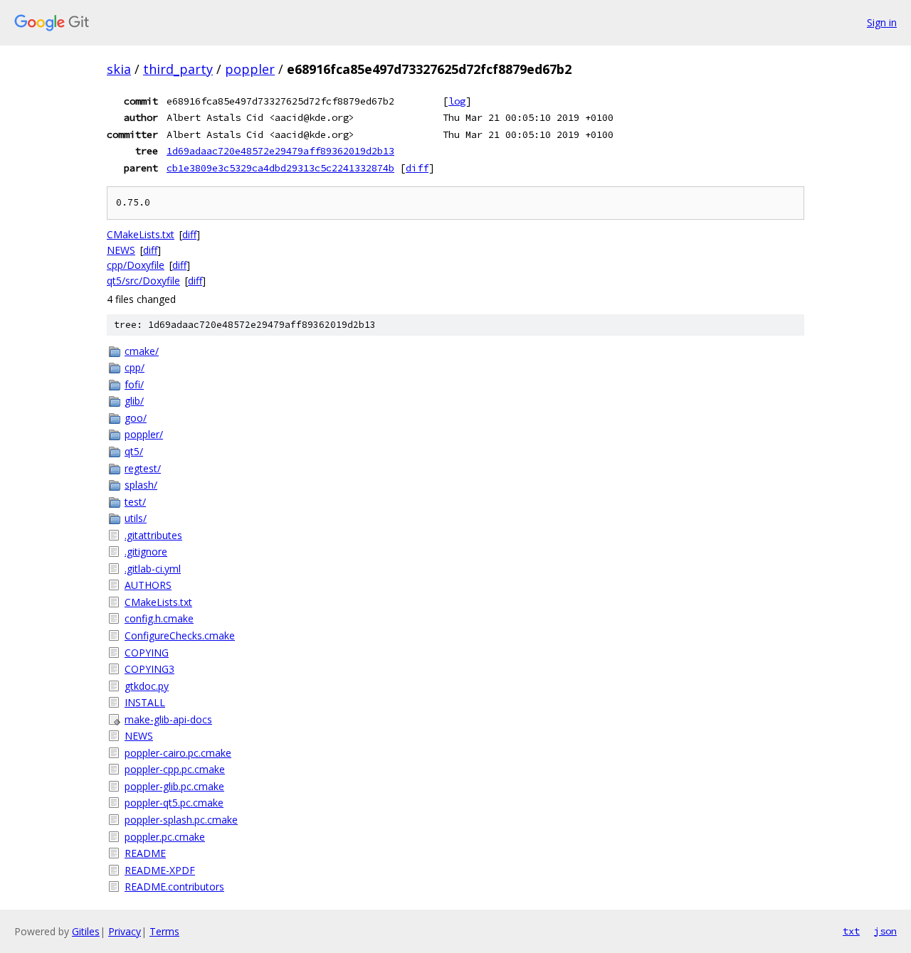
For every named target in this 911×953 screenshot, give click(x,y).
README (145, 853)
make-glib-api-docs (168, 719)
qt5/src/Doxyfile (143, 280)
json (885, 931)
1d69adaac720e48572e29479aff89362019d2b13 (280, 150)
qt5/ (134, 451)
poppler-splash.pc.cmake (181, 819)
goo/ (136, 418)
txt (851, 931)
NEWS (121, 250)
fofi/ (134, 384)
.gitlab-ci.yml (153, 568)
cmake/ (142, 351)
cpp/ (134, 367)
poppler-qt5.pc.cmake (174, 802)
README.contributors (174, 886)
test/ (135, 502)
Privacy (124, 931)
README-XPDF (160, 870)
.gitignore (146, 551)
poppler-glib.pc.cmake (174, 786)
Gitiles (86, 931)
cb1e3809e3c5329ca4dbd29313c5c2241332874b (280, 167)
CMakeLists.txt (140, 234)
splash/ (141, 484)
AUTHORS (148, 585)
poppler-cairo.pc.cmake (178, 753)
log (456, 101)
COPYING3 (149, 669)
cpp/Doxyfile (135, 265)
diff (417, 167)
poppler (250, 69)
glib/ (134, 401)
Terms (164, 931)
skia (119, 69)
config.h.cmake (159, 618)
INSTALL (145, 702)
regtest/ (143, 468)
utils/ (136, 518)
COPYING (147, 652)
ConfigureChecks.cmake (180, 635)
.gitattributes (153, 535)
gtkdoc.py (147, 686)
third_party (178, 69)
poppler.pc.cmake (165, 836)
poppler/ (144, 434)
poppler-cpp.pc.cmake (175, 769)
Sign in (882, 22)
